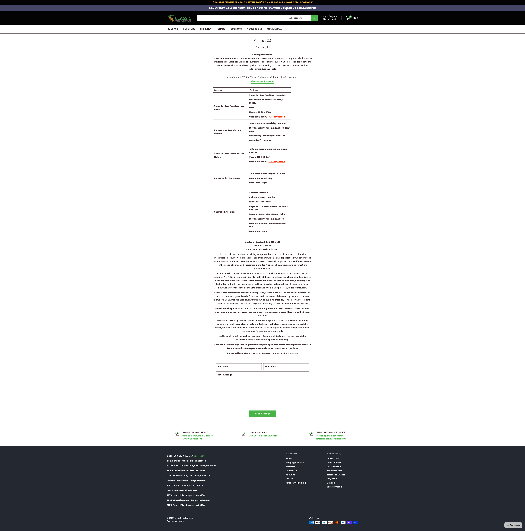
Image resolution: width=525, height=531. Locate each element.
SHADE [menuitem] (221, 29)
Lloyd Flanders (334, 462)
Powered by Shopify (175, 521)
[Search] (314, 18)
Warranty (290, 466)
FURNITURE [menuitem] (189, 29)
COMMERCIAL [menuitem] (274, 29)
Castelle (331, 482)
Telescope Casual (336, 474)
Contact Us (291, 470)
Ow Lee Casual (334, 466)
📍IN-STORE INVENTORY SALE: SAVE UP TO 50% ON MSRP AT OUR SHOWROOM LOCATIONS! (262, 2)
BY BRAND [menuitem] (172, 29)
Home (289, 458)
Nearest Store (200, 456)
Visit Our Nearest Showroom (263, 435)
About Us (290, 474)
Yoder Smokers (334, 470)
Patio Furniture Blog (296, 482)
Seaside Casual (334, 486)
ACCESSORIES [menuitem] (254, 29)
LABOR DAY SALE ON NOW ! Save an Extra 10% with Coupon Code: (262, 8)
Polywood (332, 478)
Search (289, 478)
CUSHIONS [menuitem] (236, 29)
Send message (262, 413)
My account (329, 19)
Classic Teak (333, 458)
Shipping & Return (295, 462)
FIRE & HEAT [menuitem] (206, 29)
